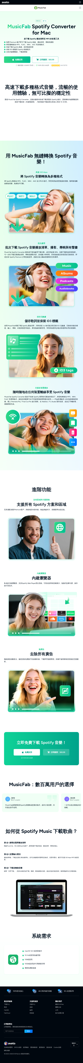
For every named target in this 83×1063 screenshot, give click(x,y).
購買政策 (42, 1047)
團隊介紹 (58, 1007)
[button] (17, 59)
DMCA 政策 (17, 1047)
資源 (31, 1007)
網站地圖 (7, 1050)
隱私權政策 (33, 1047)
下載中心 (7, 1004)
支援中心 (32, 1004)
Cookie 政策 (57, 1047)
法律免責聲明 (8, 1047)
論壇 (31, 1010)
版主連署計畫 (59, 1013)
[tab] (38, 21)
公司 (56, 1010)
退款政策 (49, 1047)
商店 (5, 1007)
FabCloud (7, 1013)
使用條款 (26, 1047)
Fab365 (6, 1010)
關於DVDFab (59, 1004)
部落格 (32, 1013)
